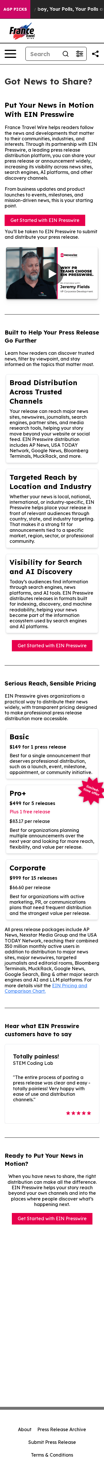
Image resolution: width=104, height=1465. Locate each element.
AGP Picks (15, 9)
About (24, 1429)
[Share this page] (95, 54)
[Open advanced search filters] (79, 53)
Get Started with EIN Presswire (44, 220)
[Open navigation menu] (10, 54)
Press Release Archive (61, 1429)
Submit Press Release (52, 1442)
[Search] (66, 53)
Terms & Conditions (52, 1455)
